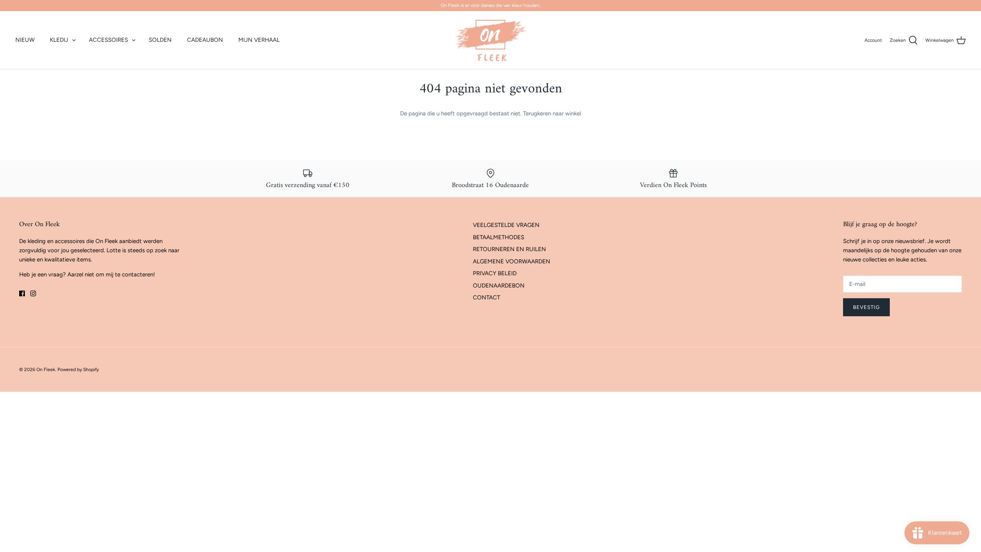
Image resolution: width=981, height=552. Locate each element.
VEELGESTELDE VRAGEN (506, 225)
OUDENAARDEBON (499, 285)
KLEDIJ (59, 39)
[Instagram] (33, 293)
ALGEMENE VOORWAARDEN (511, 261)
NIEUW (24, 39)
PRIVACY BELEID (495, 273)
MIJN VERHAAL (259, 39)
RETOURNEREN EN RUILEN (509, 249)
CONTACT (486, 297)
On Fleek (45, 369)
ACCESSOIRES (108, 39)
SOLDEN (160, 39)
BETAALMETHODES (498, 237)
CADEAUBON (205, 39)
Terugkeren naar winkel (552, 113)
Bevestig (866, 307)
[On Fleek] (490, 40)
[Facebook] (22, 293)
